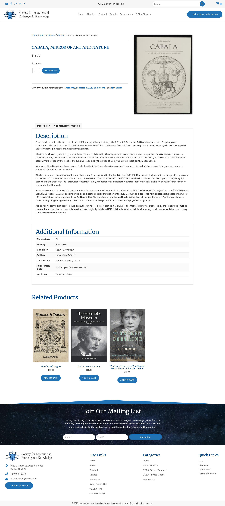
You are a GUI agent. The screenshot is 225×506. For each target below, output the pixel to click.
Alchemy (70, 87)
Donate (113, 14)
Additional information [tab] (67, 125)
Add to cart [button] (51, 377)
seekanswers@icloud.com (24, 478)
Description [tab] (43, 125)
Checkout (204, 465)
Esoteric (61, 35)
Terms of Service (207, 473)
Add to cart (51, 70)
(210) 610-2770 (18, 473)
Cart (201, 461)
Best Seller (116, 87)
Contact (102, 14)
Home (81, 14)
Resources (125, 14)
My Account (205, 469)
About (90, 14)
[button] (6, 3)
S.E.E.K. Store (142, 14)
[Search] (202, 4)
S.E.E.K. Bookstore (47, 35)
